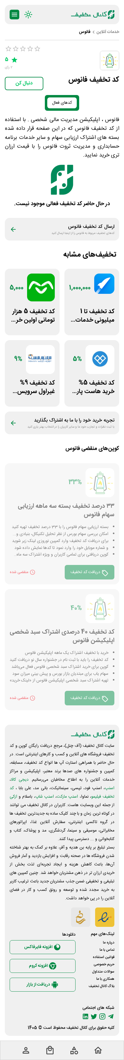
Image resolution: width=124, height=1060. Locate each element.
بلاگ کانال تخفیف (101, 986)
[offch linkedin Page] (85, 1016)
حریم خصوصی (104, 964)
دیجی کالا (20, 779)
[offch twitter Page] (94, 1016)
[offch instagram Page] (102, 1016)
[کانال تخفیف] (92, 14)
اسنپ (109, 788)
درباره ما (108, 943)
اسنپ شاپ (44, 796)
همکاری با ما (105, 979)
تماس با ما (107, 950)
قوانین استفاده (103, 957)
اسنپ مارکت (67, 796)
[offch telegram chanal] (110, 1016)
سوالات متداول (103, 972)
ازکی (13, 796)
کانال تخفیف (77, 1028)
